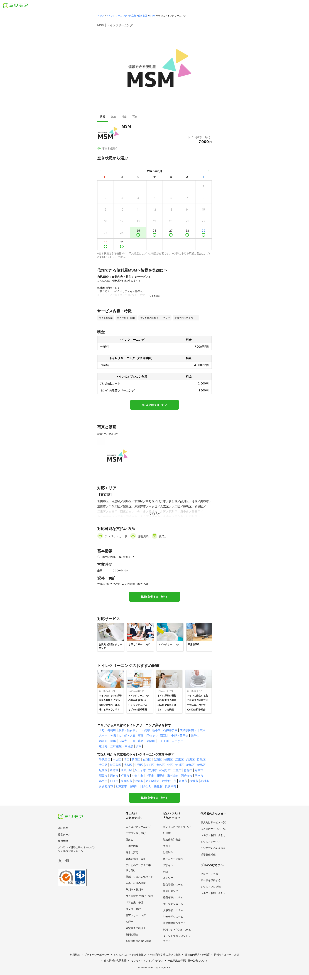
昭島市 (103, 775)
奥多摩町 (170, 786)
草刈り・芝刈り (134, 889)
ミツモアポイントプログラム (147, 960)
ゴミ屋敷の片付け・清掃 (139, 895)
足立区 (103, 770)
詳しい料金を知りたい (154, 404)
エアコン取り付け (136, 833)
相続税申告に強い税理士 (139, 940)
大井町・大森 (127, 735)
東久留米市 (152, 781)
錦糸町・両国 (107, 741)
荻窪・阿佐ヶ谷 (148, 735)
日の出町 (146, 786)
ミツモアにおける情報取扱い (130, 954)
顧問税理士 (132, 934)
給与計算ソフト (172, 890)
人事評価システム (173, 910)
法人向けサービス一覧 (213, 828)
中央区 (117, 759)
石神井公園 (170, 730)
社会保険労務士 (172, 839)
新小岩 (156, 730)
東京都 (132, 15)
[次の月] (209, 171)
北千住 (195, 735)
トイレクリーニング (116, 15)
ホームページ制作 (173, 858)
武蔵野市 (165, 770)
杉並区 (149, 765)
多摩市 (183, 781)
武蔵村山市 (169, 781)
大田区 (103, 765)
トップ (100, 15)
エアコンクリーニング (138, 826)
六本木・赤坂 (107, 735)
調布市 (114, 775)
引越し (129, 839)
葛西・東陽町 (146, 741)
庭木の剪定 (132, 852)
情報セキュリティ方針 (226, 954)
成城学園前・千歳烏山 (194, 730)
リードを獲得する (211, 880)
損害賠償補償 (208, 854)
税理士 (129, 921)
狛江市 (114, 781)
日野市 (160, 775)
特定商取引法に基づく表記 (165, 954)
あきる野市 (106, 786)
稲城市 (194, 781)
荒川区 (179, 765)
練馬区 (201, 765)
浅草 (138, 746)
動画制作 (168, 852)
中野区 (138, 765)
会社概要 (63, 828)
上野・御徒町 (107, 730)
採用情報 (63, 840)
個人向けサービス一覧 (213, 822)
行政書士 (168, 833)
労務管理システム (173, 916)
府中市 (199, 770)
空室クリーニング (136, 915)
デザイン (168, 865)
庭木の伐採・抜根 (136, 858)
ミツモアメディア (211, 841)
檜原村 (158, 786)
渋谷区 (128, 765)
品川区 (190, 759)
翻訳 (165, 871)
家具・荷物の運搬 (136, 883)
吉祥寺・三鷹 (127, 741)
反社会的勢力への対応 (197, 954)
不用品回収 (132, 845)
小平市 (149, 775)
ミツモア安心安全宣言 (213, 848)
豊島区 (160, 765)
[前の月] (100, 171)
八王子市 (140, 770)
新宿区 (136, 759)
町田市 (125, 775)
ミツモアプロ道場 (211, 886)
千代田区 (104, 759)
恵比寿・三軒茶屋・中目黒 (116, 746)
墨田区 (168, 759)
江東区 (179, 759)
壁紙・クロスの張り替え (139, 876)
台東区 (157, 759)
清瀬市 (138, 781)
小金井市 (137, 775)
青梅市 (188, 770)
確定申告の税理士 (136, 928)
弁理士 (167, 845)
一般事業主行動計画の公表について (188, 960)
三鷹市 (177, 770)
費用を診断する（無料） (154, 596)
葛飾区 (114, 770)
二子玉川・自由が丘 (170, 741)
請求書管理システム (174, 923)
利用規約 (75, 954)
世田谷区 (142, 15)
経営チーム (64, 834)
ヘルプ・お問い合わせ (213, 835)
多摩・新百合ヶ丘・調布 (134, 730)
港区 (126, 759)
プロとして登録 (209, 873)
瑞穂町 (133, 786)
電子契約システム (173, 903)
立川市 (152, 770)
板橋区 (190, 765)
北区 (170, 765)
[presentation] (102, 117)
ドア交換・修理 (134, 902)
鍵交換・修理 (133, 908)
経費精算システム (173, 897)
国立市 (199, 775)
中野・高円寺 (179, 735)
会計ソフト (169, 878)
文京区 (147, 759)
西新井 (164, 735)
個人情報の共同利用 (115, 960)
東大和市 (126, 781)
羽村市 (204, 781)
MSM (152, 15)
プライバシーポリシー (96, 954)
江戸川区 (126, 770)
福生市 (103, 781)
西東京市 (121, 786)
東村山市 (173, 775)
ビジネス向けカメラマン (177, 826)
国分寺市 (186, 775)
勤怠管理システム (173, 884)
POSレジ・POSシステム (177, 929)
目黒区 (201, 759)
